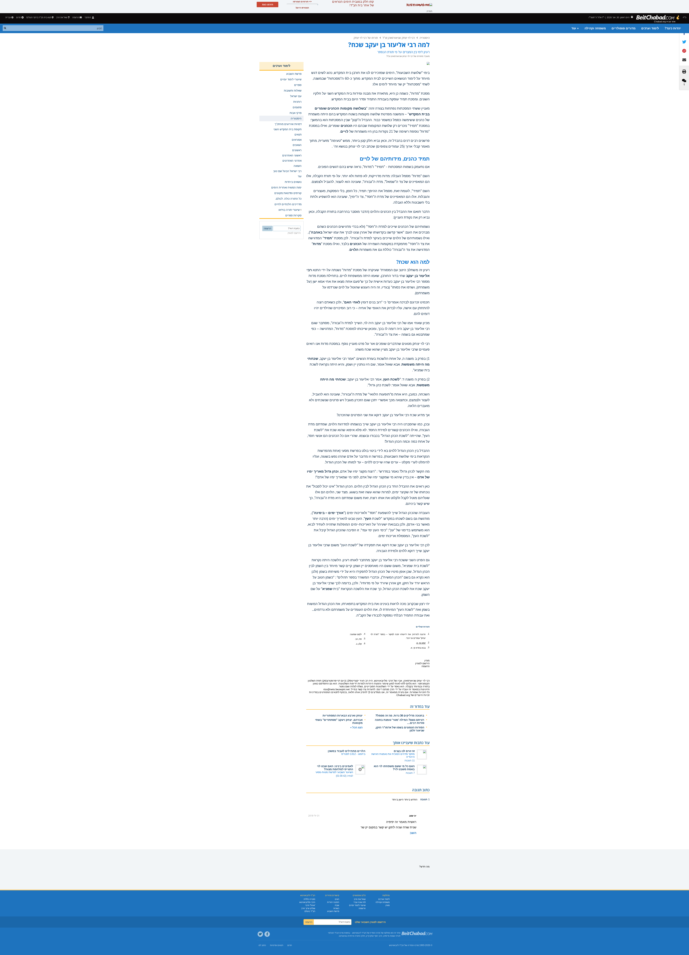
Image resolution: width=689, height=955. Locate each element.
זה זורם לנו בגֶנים (404, 751)
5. (364, 638)
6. (364, 643)
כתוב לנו (262, 945)
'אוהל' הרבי (310, 905)
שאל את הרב (61, 17)
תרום (18, 17)
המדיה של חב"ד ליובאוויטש (401, 945)
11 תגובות (410, 760)
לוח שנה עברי (359, 902)
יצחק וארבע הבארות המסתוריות (343, 715)
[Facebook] (267, 934)
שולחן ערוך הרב (308, 908)
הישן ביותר (397, 799)
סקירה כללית (309, 899)
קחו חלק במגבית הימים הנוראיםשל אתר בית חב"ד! (353, 3)
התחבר (88, 17)
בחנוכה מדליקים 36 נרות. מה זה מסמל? (399, 715)
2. (428, 642)
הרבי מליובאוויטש (307, 902)
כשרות (336, 908)
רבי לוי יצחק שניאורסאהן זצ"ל (399, 37)
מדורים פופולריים (624, 28)
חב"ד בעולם (309, 911)
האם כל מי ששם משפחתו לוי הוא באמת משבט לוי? (394, 768)
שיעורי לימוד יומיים (357, 905)
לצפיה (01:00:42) (344, 775)
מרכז (416, 945)
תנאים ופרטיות (276, 945)
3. (428, 647)
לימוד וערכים (650, 28)
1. (428, 634)
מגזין (387, 905)
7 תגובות (410, 773)
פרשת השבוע (333, 911)
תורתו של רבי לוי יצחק (366, 37)
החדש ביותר (410, 799)
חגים (337, 899)
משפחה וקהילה (595, 28)
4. (364, 634)
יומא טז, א (421, 643)
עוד (300, 176)
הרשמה (362, 908)
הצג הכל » (356, 727)
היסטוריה (425, 37)
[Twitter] (260, 934)
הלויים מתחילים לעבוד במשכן (346, 751)
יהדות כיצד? (673, 28)
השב (413, 833)
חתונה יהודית (333, 902)
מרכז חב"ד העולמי (336, 933)
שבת (337, 905)
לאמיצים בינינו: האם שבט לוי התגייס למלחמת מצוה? (335, 768)
